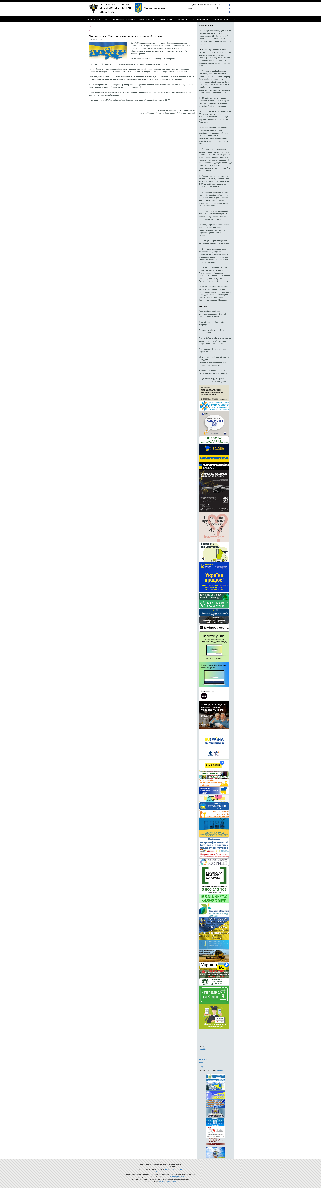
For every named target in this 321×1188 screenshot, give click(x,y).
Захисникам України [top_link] (220, 19)
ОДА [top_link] (105, 19)
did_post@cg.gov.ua (177, 1176)
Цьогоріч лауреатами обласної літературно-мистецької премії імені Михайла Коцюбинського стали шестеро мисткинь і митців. (214, 215)
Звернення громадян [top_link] (146, 19)
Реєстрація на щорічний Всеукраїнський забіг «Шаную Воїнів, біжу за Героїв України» (215, 314)
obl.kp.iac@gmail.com (167, 1181)
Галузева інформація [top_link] (200, 19)
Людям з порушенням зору (208, 4)
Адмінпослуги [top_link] (182, 19)
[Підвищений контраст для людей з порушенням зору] (193, 4)
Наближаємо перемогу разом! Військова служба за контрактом (213, 371)
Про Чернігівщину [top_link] (92, 19)
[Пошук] (217, 8)
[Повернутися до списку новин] (90, 30)
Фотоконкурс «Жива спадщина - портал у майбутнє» (213, 350)
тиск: (201, 1062)
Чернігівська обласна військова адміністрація (116, 6)
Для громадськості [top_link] (165, 19)
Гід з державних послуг (155, 8)
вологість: (203, 1059)
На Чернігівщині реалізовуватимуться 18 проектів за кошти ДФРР (138, 100)
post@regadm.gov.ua (173, 1169)
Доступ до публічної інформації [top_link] (124, 19)
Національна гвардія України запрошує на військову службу (212, 380)
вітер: (201, 1066)
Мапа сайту (160, 1171)
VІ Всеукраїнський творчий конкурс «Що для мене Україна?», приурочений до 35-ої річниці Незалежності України (214, 361)
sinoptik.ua (221, 1070)
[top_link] (234, 19)
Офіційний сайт (107, 12)
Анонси (203, 306)
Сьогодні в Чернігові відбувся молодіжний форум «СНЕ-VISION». (214, 242)
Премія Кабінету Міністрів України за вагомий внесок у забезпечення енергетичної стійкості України (215, 341)
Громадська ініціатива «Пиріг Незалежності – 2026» (211, 331)
